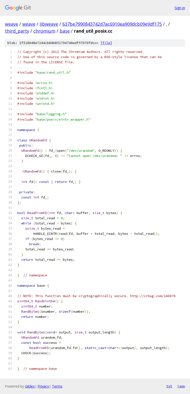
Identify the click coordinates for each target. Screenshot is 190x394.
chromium (44, 31)
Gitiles (30, 386)
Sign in (180, 7)
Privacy (43, 386)
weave (11, 24)
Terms (57, 386)
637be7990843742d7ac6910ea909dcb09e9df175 (112, 24)
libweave (49, 24)
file (106, 43)
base (65, 31)
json (181, 386)
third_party (17, 31)
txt (169, 386)
